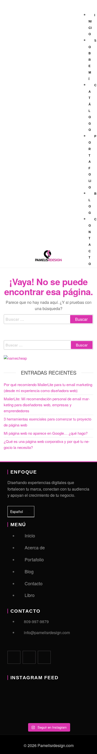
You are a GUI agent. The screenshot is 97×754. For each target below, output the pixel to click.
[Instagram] (44, 657)
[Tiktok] (29, 657)
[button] (85, 8)
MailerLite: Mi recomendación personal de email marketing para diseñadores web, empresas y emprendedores (47, 404)
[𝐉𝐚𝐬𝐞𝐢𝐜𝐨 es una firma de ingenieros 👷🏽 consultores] (48, 711)
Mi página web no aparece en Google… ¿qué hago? (46, 433)
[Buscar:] (48, 319)
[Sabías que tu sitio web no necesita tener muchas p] (21, 711)
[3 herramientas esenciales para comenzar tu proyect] (76, 695)
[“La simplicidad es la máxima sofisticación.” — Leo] (48, 695)
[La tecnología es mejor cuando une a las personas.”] (21, 695)
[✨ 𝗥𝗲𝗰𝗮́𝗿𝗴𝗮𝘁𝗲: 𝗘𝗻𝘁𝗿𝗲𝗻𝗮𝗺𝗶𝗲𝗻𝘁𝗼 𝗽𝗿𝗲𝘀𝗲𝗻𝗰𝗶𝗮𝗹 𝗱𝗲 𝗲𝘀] (76, 711)
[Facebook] (13, 657)
